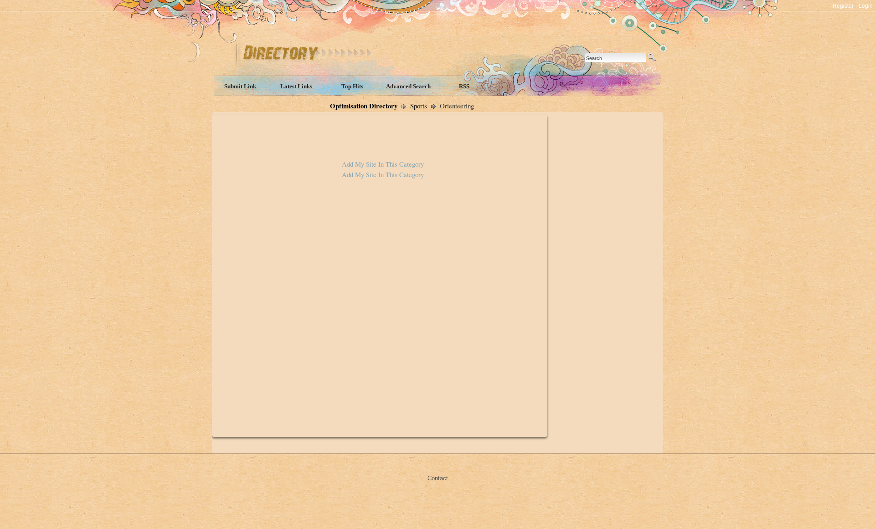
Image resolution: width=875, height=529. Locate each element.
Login (866, 6)
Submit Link (240, 86)
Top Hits (352, 86)
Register (843, 6)
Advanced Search (408, 86)
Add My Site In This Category (383, 163)
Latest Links (296, 86)
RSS (464, 86)
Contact (437, 478)
